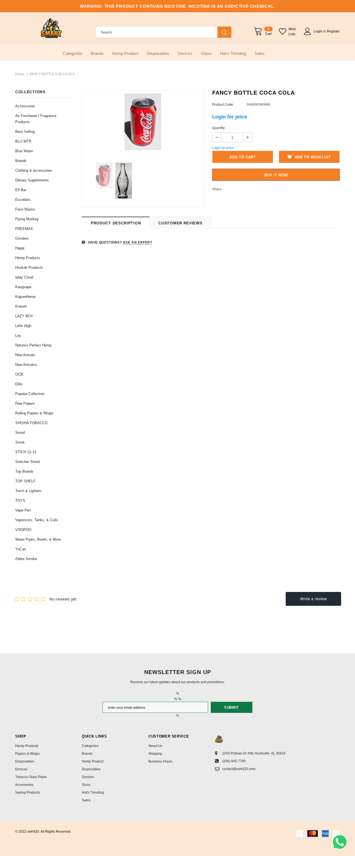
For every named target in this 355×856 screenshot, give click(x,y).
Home (19, 74)
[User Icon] (307, 31)
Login (318, 31)
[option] (143, 121)
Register (333, 31)
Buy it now (276, 175)
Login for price (229, 117)
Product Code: (223, 105)
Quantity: (218, 128)
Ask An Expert (137, 242)
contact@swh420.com (238, 769)
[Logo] (51, 28)
